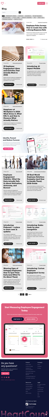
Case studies (28, 393)
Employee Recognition (30, 376)
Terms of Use (40, 389)
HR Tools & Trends (16, 17)
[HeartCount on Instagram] (4, 377)
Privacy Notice (40, 387)
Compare (39, 366)
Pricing (39, 368)
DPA (38, 393)
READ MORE (29, 39)
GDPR (38, 396)
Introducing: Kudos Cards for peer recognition (35, 227)
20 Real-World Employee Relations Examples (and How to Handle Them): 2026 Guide (35, 179)
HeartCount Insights (7, 17)
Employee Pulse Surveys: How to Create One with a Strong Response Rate (36, 28)
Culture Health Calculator (29, 389)
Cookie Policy (40, 391)
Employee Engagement (42, 22)
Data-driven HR (19, 171)
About (38, 364)
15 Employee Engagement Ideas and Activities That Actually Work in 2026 (11, 70)
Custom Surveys (29, 366)
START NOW (41, 3)
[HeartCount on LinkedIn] (8, 377)
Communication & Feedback (40, 171)
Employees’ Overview (30, 378)
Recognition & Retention (7, 19)
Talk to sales (5, 373)
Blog (27, 391)
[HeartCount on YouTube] (2, 377)
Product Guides (41, 17)
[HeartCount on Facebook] (6, 377)
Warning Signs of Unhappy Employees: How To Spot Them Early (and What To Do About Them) (12, 272)
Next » (30, 294)
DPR (38, 395)
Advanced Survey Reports (29, 374)
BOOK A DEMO (31, 319)
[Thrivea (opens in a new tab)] (31, 404)
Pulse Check (28, 364)
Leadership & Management (27, 17)
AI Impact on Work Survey (41, 385)
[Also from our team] (5, 3)
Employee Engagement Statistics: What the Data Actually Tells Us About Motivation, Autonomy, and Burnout (12, 181)
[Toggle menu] (47, 3)
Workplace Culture (18, 19)
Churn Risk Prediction (30, 371)
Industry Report (29, 386)
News (35, 17)
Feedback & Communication (29, 369)
